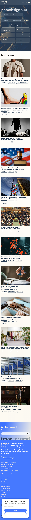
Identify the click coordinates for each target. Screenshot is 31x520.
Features (4, 479)
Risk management (5, 468)
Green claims (4, 477)
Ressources (5, 484)
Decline (15, 514)
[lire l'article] (15, 72)
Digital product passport (7, 473)
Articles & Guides (5, 490)
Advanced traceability (7, 466)
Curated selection (5, 486)
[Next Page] (29, 419)
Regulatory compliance (7, 464)
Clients (4, 481)
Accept (15, 510)
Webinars (3, 494)
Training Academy (5, 488)
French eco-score (5, 475)
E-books (3, 492)
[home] (4, 2)
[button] (23, 2)
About (3, 496)
